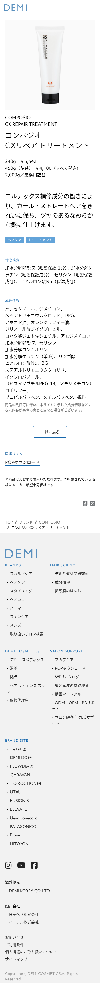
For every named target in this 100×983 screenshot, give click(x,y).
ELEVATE (18, 809)
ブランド (26, 522)
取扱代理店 (19, 700)
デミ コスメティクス (27, 659)
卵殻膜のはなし (68, 591)
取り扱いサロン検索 (26, 634)
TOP (9, 522)
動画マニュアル (68, 694)
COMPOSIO (49, 522)
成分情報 (62, 582)
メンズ (15, 625)
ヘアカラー (19, 599)
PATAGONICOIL (24, 826)
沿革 (13, 668)
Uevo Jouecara (24, 818)
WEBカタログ (67, 676)
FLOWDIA (19, 766)
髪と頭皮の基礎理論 (72, 685)
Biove (15, 835)
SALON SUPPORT (66, 651)
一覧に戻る (50, 432)
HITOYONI (20, 844)
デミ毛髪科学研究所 (72, 573)
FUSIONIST (20, 800)
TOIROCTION (23, 783)
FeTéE (16, 749)
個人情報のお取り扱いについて (31, 952)
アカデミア (64, 659)
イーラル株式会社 (24, 922)
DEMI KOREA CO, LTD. (30, 891)
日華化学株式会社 (24, 914)
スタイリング (21, 591)
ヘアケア (17, 582)
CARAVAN (20, 775)
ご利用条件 (14, 944)
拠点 (13, 676)
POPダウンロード (22, 462)
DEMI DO (18, 757)
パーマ (15, 608)
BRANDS (13, 565)
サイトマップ (16, 959)
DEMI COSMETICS (22, 651)
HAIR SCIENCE (64, 565)
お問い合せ (14, 937)
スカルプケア (21, 573)
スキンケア (19, 616)
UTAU (15, 792)
